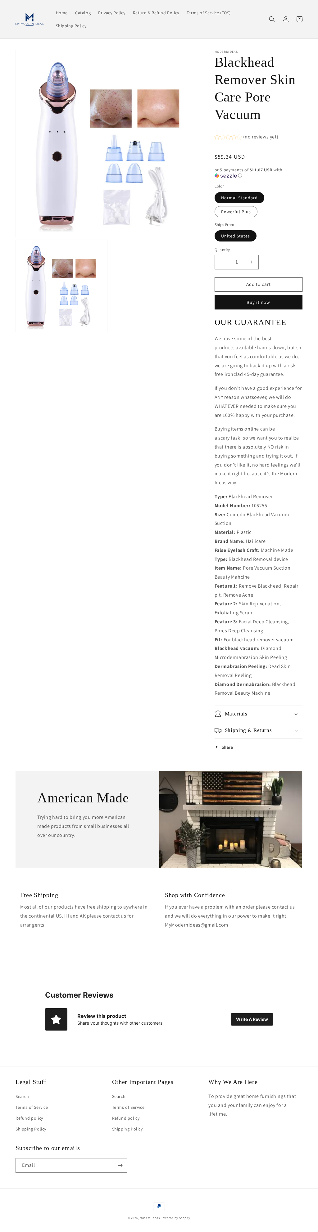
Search (22, 1096)
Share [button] (227, 747)
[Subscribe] (120, 1165)
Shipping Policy (31, 1129)
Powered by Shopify (175, 1218)
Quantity (222, 249)
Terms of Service (32, 1107)
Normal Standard (239, 198)
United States (235, 236)
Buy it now (258, 302)
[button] (272, 19)
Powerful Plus (236, 211)
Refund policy (29, 1118)
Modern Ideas (150, 1218)
